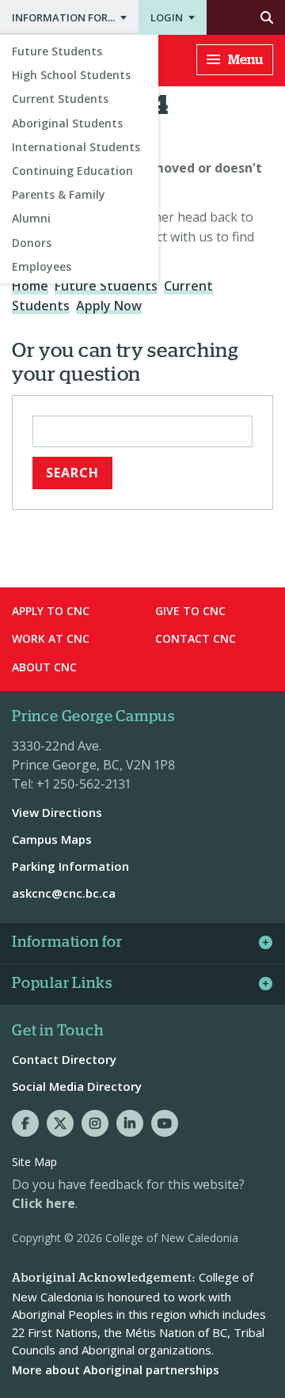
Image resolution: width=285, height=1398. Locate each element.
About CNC (44, 666)
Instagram (95, 1123)
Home (30, 285)
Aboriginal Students (67, 123)
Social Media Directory (77, 1086)
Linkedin (129, 1123)
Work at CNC (50, 638)
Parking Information (70, 866)
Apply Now (109, 305)
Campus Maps (52, 839)
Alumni (31, 218)
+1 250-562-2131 (83, 783)
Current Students (60, 98)
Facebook (25, 1123)
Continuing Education (72, 170)
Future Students (57, 51)
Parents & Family (58, 194)
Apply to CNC (50, 610)
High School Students (71, 74)
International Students (76, 146)
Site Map (34, 1161)
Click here (43, 1203)
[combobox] (142, 431)
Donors (31, 242)
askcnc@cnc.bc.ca (64, 893)
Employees (41, 266)
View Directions (57, 812)
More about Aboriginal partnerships (115, 1369)
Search (246, 17)
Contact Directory (64, 1059)
